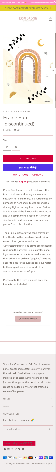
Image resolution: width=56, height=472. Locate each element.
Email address (13, 425)
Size (5, 140)
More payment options (28, 174)
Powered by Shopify (42, 463)
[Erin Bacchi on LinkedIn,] (23, 449)
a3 (15, 146)
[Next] (53, 71)
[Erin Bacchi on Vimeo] (19, 449)
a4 (7, 146)
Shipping (23, 181)
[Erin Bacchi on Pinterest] (8, 449)
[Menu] (5, 19)
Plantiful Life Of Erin (17, 111)
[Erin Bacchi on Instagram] (12, 449)
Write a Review (31, 319)
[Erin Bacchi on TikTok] (15, 449)
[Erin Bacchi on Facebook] (5, 449)
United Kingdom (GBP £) (18, 443)
